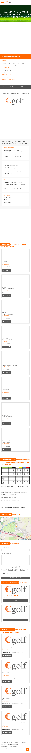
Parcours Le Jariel (8, 615)
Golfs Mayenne (23, 86)
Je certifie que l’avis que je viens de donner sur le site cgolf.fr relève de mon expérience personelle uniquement (16, 570)
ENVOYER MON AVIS (16, 578)
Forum (24, 743)
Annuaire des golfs (6, 743)
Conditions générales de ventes (7, 748)
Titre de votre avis (5, 547)
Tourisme (17, 743)
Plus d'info (7, 270)
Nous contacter (4, 746)
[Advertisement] (15, 38)
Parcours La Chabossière (10, 595)
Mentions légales (13, 746)
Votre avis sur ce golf (6, 553)
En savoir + (16, 600)
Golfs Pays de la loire (14, 86)
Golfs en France (5, 86)
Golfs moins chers (13, 744)
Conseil (3, 744)
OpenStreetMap (23, 539)
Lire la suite (8, 655)
